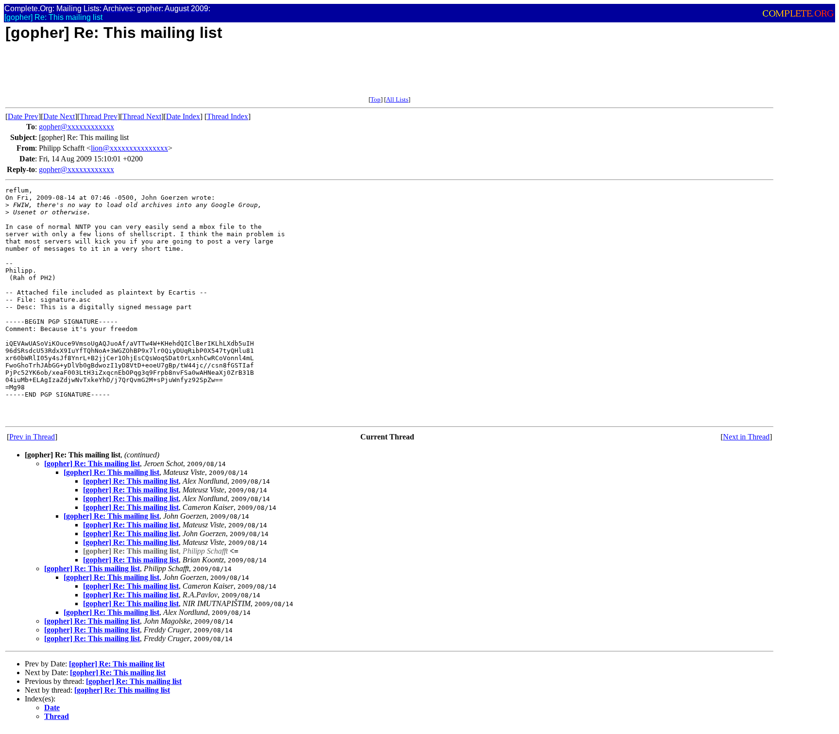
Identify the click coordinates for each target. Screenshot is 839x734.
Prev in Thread (32, 437)
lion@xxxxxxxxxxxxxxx (129, 148)
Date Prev (23, 116)
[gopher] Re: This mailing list (92, 463)
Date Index (183, 116)
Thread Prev (98, 116)
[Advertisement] (182, 74)
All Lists (397, 99)
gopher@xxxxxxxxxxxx (76, 126)
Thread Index (227, 116)
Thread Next (141, 116)
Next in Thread (746, 437)
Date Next (59, 116)
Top (375, 99)
